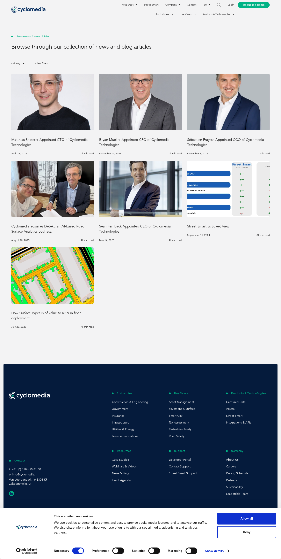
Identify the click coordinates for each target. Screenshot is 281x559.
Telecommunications (125, 436)
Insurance (118, 416)
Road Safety (176, 436)
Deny (246, 532)
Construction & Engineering (130, 402)
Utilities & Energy (123, 429)
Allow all (246, 518)
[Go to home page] (28, 9)
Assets (230, 409)
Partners (231, 480)
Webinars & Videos (124, 466)
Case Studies (120, 459)
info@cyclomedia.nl (24, 474)
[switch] (118, 551)
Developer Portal (180, 459)
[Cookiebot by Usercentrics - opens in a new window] (27, 551)
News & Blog (120, 473)
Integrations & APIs (238, 422)
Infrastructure (120, 422)
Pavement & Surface (182, 409)
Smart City (175, 416)
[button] (18, 63)
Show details (214, 551)
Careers (231, 466)
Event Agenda (121, 480)
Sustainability (234, 487)
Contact (191, 4)
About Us (232, 459)
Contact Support (180, 466)
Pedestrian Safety (180, 429)
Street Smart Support (183, 473)
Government (120, 409)
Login (231, 4)
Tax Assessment (179, 422)
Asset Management (181, 402)
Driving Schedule (237, 473)
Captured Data (235, 402)
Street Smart (151, 4)
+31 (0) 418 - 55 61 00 (26, 469)
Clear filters (41, 63)
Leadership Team (237, 494)
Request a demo (254, 5)
